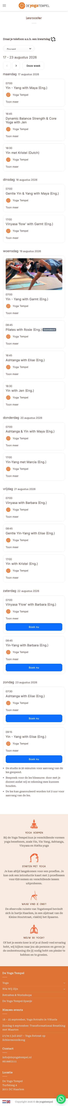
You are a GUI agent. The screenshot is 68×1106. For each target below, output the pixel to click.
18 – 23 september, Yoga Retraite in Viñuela (29, 1019)
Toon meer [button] (12, 101)
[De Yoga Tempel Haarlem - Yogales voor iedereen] (34, 5)
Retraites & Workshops (17, 995)
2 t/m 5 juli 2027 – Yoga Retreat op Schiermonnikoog (23, 1037)
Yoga (5, 982)
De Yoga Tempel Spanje (17, 1001)
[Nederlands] (4, 1101)
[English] (8, 1101)
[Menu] (4, 5)
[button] (61, 1099)
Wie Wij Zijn (10, 988)
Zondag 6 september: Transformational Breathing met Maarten (33, 1027)
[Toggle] (64, 983)
